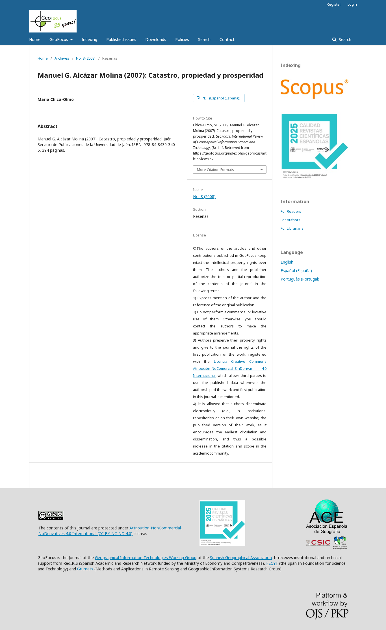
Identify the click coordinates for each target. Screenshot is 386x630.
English (287, 262)
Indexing (89, 39)
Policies (182, 39)
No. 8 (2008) (86, 58)
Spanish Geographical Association (241, 557)
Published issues (121, 39)
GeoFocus (59, 39)
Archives (62, 58)
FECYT (272, 563)
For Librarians (292, 228)
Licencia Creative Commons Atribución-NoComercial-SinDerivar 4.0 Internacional (229, 368)
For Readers (291, 211)
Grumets (85, 569)
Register (334, 4)
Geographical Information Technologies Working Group (145, 557)
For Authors (290, 219)
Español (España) (296, 270)
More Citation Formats (215, 169)
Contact (227, 39)
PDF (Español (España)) (220, 98)
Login (352, 4)
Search (204, 39)
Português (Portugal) (300, 279)
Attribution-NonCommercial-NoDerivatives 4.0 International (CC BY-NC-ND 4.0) (110, 530)
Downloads (155, 39)
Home (34, 39)
